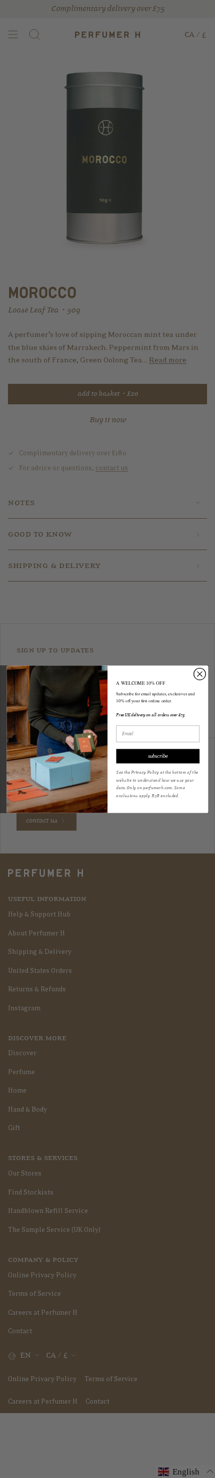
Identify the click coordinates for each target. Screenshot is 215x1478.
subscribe (158, 755)
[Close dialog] (200, 674)
